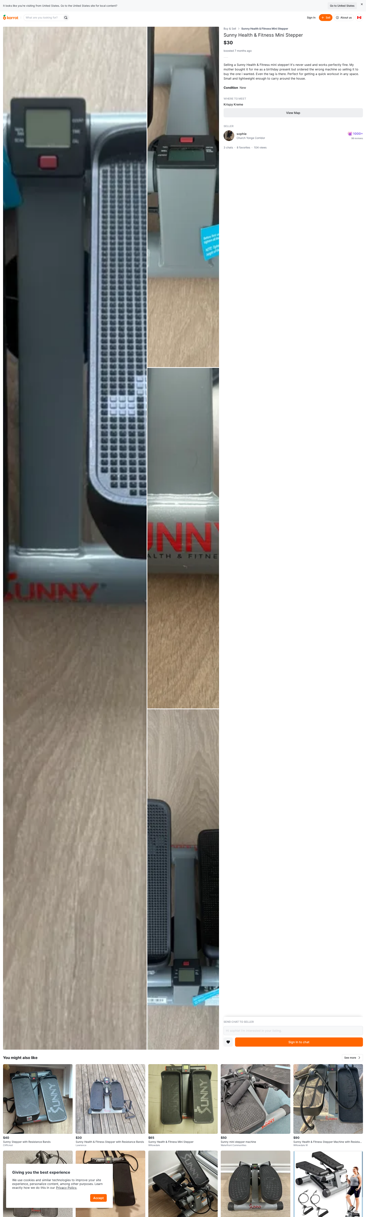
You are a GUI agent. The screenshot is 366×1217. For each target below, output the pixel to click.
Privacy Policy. (66, 1188)
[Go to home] (10, 17)
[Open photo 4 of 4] (183, 879)
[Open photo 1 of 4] (75, 538)
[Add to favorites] (228, 1042)
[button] (352, 1057)
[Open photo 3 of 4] (183, 538)
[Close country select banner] (361, 4)
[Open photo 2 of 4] (183, 197)
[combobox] (43, 17)
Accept (98, 1198)
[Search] (65, 17)
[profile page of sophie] (229, 135)
